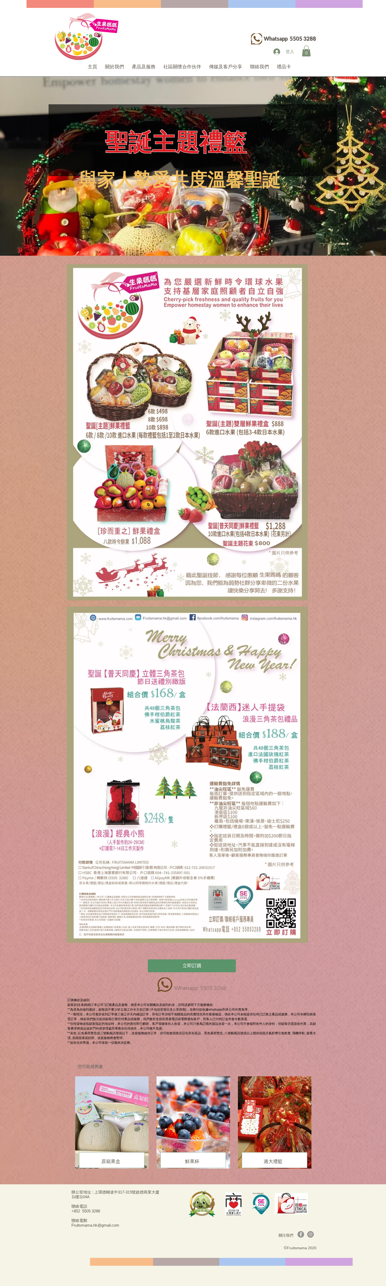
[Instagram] (310, 1234)
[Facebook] (301, 1234)
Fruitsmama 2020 (301, 1248)
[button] (306, 50)
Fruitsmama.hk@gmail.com (95, 1225)
